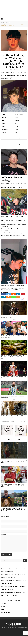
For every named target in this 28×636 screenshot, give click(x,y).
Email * (2, 524)
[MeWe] (3, 297)
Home (2, 22)
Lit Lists (3, 606)
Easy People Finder (5, 612)
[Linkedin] (18, 294)
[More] (18, 297)
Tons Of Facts (4, 603)
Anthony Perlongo (5, 421)
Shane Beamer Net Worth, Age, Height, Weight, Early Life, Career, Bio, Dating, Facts (12, 485)
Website (3, 529)
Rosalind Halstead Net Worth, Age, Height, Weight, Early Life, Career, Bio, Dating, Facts (14, 461)
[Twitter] (8, 294)
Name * (3, 519)
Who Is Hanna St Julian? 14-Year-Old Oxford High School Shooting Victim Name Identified (14, 509)
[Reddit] (13, 294)
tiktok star (12, 421)
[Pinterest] (23, 294)
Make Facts (3, 609)
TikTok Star (8, 22)
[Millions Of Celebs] (14, 8)
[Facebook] (3, 294)
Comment (3, 534)
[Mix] (8, 297)
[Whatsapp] (13, 297)
